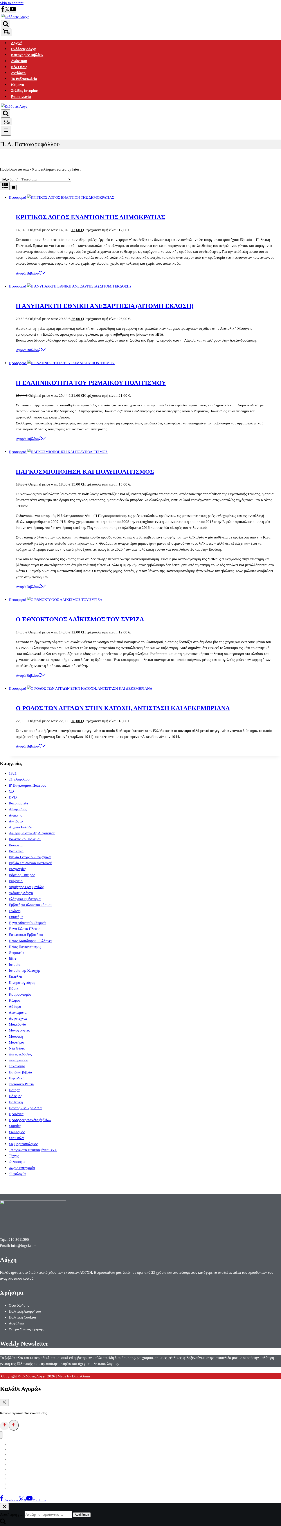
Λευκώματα (18, 1012)
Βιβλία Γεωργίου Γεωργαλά (30, 857)
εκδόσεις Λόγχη (21, 893)
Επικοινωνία (21, 97)
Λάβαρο (15, 1006)
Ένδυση (15, 911)
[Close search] (4, 1506)
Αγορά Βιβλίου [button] (27, 273)
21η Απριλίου (19, 779)
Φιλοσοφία (17, 1162)
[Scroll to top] (4, 1426)
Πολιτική (16, 1102)
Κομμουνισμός (20, 994)
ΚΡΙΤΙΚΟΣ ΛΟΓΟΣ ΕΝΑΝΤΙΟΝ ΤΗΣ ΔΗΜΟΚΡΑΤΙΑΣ (90, 217)
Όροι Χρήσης (19, 1305)
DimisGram (81, 1376)
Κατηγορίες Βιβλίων (27, 55)
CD (11, 791)
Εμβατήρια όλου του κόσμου (30, 905)
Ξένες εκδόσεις (20, 1054)
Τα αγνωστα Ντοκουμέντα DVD (33, 1150)
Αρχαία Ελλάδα (20, 827)
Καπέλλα (15, 977)
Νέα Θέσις (19, 67)
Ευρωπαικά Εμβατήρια (26, 935)
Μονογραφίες (19, 1030)
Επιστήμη (16, 917)
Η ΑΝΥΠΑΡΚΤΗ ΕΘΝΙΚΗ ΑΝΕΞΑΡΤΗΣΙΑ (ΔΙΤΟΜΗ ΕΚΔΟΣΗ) (104, 305)
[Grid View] (5, 186)
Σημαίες (15, 1126)
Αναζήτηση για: (12, 1514)
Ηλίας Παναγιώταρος (25, 947)
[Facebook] (3, 11)
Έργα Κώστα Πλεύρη (24, 929)
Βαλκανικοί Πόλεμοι (25, 839)
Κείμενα (17, 85)
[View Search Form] (5, 24)
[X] (7, 11)
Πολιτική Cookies (22, 1317)
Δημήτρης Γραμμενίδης (26, 887)
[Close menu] (1, 1435)
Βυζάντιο (16, 881)
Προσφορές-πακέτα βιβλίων (30, 1120)
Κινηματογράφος (22, 982)
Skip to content (11, 3)
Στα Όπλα (16, 1138)
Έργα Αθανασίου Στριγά (27, 923)
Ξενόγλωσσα (18, 1060)
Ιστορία (14, 964)
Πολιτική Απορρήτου (25, 1311)
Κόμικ (13, 988)
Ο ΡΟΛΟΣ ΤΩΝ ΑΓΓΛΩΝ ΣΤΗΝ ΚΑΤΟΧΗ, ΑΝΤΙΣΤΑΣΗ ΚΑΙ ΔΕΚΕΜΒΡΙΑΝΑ (123, 708)
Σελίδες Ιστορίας (24, 91)
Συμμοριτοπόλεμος (23, 1144)
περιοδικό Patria (21, 1084)
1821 (13, 773)
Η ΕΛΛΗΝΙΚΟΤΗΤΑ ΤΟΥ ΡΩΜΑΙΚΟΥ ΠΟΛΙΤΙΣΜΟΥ (91, 382)
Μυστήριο (16, 1042)
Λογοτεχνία (18, 1018)
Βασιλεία (16, 845)
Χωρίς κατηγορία (22, 1168)
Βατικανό (16, 851)
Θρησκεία (16, 953)
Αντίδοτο (18, 73)
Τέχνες (14, 1156)
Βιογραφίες (17, 869)
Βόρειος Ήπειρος (22, 875)
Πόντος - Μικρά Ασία (25, 1108)
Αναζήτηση (82, 1514)
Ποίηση (14, 1090)
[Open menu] (6, 130)
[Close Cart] (4, 1402)
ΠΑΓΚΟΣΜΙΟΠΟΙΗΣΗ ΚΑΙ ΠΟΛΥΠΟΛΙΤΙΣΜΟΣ (85, 471)
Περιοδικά (17, 1078)
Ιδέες (12, 959)
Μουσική (16, 1036)
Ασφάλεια (16, 1323)
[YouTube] (13, 11)
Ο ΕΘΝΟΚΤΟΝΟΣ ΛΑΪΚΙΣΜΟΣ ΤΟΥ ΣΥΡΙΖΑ (80, 619)
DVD (13, 797)
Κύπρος (14, 1000)
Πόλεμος (15, 1096)
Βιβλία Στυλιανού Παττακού (30, 863)
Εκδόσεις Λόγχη (23, 49)
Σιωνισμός (17, 1132)
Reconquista (18, 803)
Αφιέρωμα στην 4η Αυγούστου (32, 833)
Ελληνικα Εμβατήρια (25, 899)
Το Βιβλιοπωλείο (24, 79)
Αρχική (17, 43)
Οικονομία (17, 1066)
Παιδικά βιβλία (20, 1072)
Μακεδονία (17, 1024)
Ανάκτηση (19, 61)
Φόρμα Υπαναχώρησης (26, 1329)
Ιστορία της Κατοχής (24, 970)
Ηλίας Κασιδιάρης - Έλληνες (30, 941)
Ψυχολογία (17, 1174)
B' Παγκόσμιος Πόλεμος (27, 785)
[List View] (13, 187)
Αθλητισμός (18, 809)
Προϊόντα (16, 1114)
